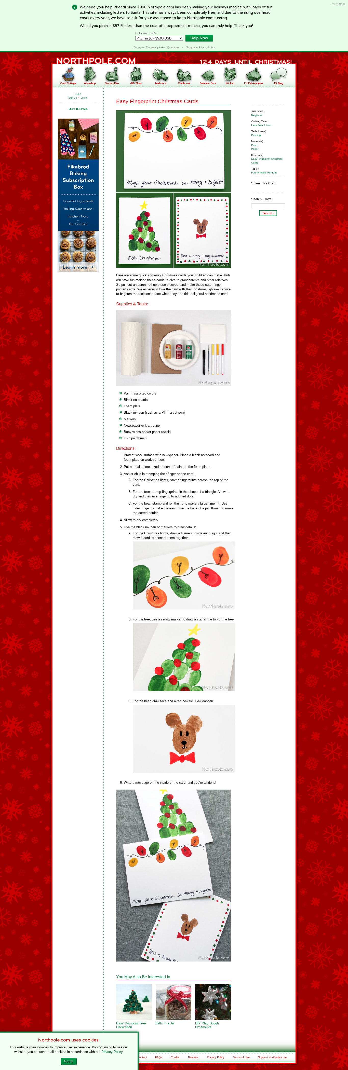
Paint (254, 145)
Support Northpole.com (272, 1057)
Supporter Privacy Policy (200, 47)
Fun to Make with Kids (264, 172)
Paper (254, 148)
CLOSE (338, 4)
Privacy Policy (215, 1057)
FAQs (158, 1057)
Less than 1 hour (261, 125)
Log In (84, 98)
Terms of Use (241, 1057)
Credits (175, 1057)
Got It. (68, 1061)
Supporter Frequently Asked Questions (156, 47)
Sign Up (73, 98)
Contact (142, 1057)
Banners (193, 1057)
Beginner (256, 115)
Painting (256, 135)
